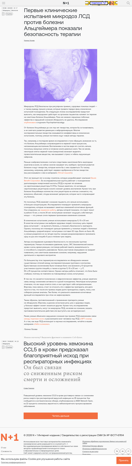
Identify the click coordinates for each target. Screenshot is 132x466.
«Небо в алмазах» (41, 324)
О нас (3, 447)
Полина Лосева (29, 40)
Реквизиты (86, 454)
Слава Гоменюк (29, 388)
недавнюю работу (48, 210)
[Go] (3, 3)
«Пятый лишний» (64, 173)
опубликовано (30, 122)
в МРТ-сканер (86, 319)
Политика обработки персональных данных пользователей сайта (104, 442)
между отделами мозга (34, 319)
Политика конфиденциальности (13, 462)
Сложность (6, 451)
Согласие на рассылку (90, 451)
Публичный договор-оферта (92, 446)
